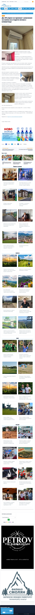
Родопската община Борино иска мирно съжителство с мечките (8, 184)
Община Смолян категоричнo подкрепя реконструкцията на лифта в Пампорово (25, 332)
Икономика (16, 8)
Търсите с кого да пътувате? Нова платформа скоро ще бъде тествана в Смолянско (9, 332)
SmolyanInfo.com (5, 607)
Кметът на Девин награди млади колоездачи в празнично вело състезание (25, 418)
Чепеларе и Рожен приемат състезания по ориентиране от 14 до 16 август (25, 377)
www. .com (8, 522)
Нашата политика (8, 612)
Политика (12, 8)
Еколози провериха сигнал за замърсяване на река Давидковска (28, 163)
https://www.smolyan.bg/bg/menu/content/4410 (15, 116)
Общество (20, 8)
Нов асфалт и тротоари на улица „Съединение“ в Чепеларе (24, 204)
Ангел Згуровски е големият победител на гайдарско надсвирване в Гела (8, 503)
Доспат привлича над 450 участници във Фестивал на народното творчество (8, 246)
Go (8, 519)
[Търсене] (32, 1)
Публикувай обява (4, 1)
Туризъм (29, 8)
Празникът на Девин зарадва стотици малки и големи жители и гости (9, 462)
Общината (6, 8)
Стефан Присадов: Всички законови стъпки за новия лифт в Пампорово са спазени (25, 311)
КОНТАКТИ (15, 1)
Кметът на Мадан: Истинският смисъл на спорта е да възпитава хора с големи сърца (25, 398)
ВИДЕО (8, 1)
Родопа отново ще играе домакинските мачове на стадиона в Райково (17, 163)
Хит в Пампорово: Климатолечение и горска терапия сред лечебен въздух (9, 291)
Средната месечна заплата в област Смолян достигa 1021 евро (6, 163)
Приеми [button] (11, 610)
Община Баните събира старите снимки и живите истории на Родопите (25, 462)
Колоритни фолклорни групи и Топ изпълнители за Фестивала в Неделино (25, 483)
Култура (26, 8)
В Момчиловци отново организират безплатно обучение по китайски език (8, 442)
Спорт (32, 8)
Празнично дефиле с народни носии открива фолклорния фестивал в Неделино (25, 442)
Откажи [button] (4, 612)
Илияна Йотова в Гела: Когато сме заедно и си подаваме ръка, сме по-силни (25, 503)
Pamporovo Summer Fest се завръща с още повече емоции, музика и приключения (9, 270)
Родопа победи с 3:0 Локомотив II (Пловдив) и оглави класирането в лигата (9, 418)
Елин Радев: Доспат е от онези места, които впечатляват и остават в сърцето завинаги (25, 184)
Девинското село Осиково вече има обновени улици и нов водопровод (9, 225)
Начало (2, 8)
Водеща (3, 15)
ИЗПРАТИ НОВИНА (12, 1)
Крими (23, 8)
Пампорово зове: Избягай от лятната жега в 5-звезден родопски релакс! (24, 291)
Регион (9, 8)
